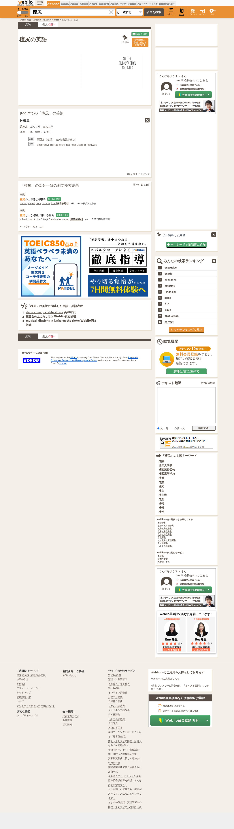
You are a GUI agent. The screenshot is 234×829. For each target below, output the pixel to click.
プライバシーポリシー (28, 688)
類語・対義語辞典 (117, 679)
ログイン (202, 14)
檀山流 (163, 494)
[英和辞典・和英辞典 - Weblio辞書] (25, 2)
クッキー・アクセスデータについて (36, 705)
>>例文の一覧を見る (31, 226)
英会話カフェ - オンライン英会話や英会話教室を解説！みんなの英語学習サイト (124, 780)
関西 (39, 139)
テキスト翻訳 (171, 383)
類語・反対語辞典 (166, 525)
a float (23, 219)
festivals (92, 144)
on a (38, 203)
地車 (37, 132)
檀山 (161, 490)
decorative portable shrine (44, 312)
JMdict (56, 19)
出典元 (129, 174)
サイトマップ (24, 692)
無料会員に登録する (186, 371)
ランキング (144, 174)
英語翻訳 (114, 3)
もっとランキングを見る (186, 330)
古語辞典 (162, 537)
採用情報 (67, 724)
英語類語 (74, 3)
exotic (168, 273)
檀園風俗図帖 (167, 469)
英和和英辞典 (53, 3)
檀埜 (161, 477)
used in (81, 144)
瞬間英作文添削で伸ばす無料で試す (140, 42)
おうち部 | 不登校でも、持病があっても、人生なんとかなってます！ (124, 793)
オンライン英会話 (128, 3)
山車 (30, 132)
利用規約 (21, 683)
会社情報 (67, 720)
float (73, 144)
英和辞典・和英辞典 (42, 19)
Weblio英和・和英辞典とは (31, 675)
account (170, 285)
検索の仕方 (23, 679)
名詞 (49, 139)
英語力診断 (104, 3)
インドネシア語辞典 (167, 540)
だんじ (47, 126)
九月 (167, 303)
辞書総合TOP (24, 696)
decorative (43, 144)
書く (48, 132)
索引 (135, 174)
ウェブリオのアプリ (27, 715)
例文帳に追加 (54, 199)
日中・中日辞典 (165, 531)
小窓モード (171, 14)
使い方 (181, 15)
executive (171, 267)
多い (72, 139)
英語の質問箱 (115, 727)
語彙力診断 (163, 559)
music (23, 203)
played (31, 203)
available (170, 279)
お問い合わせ (70, 675)
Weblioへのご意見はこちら (165, 678)
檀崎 (161, 503)
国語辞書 (162, 522)
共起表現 (84, 3)
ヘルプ (20, 701)
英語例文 (65, 3)
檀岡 (161, 499)
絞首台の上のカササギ (39, 316)
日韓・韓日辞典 (165, 534)
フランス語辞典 (116, 705)
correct (169, 322)
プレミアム (193, 14)
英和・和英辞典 (165, 528)
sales (168, 297)
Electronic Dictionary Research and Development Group (94, 359)
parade (46, 203)
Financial (170, 291)
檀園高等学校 (167, 473)
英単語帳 (93, 3)
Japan (65, 219)
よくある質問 (192, 685)
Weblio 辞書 (25, 19)
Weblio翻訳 (208, 382)
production (172, 315)
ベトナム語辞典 (165, 546)
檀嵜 (161, 507)
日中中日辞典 (115, 696)
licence (63, 363)
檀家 (161, 482)
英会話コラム (164, 561)
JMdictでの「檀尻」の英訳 (41, 113)
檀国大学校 (165, 465)
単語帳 (161, 556)
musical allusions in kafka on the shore (53, 320)
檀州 (161, 511)
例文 (45, 24)
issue (168, 309)
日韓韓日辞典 (115, 701)
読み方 (24, 126)
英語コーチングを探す (147, 3)
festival (54, 219)
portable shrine (59, 144)
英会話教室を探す (167, 3)
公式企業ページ (71, 715)
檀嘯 (161, 461)
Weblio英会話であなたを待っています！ (186, 614)
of (60, 219)
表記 (64, 139)
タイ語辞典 (163, 543)
